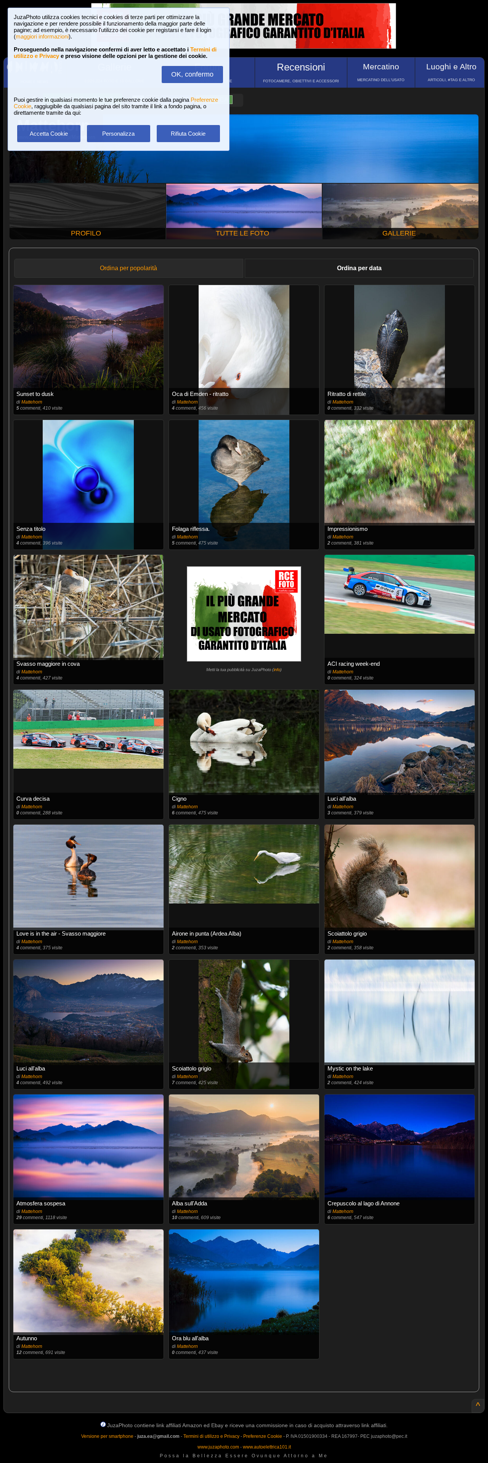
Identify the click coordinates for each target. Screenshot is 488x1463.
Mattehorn (31, 402)
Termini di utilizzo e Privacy (211, 1436)
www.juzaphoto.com (218, 1447)
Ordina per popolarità (128, 268)
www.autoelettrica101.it (267, 1447)
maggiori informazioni (42, 36)
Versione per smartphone (107, 1436)
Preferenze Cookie (262, 1436)
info (277, 669)
